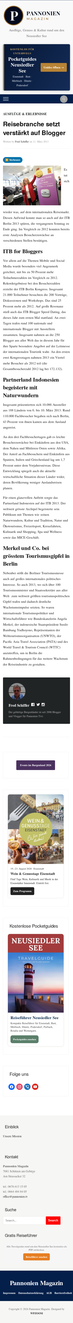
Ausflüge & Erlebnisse (25, 113)
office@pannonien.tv (15, 1196)
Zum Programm (22, 891)
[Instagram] (43, 705)
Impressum (9, 1293)
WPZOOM (36, 1313)
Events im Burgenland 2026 (35, 765)
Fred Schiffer (22, 141)
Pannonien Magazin (36, 1282)
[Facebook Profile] (33, 705)
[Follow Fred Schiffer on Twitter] (38, 705)
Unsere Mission (12, 1136)
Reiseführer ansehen (36, 1257)
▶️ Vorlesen (12, 159)
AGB (49, 1293)
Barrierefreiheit (63, 1293)
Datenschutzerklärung (30, 1293)
